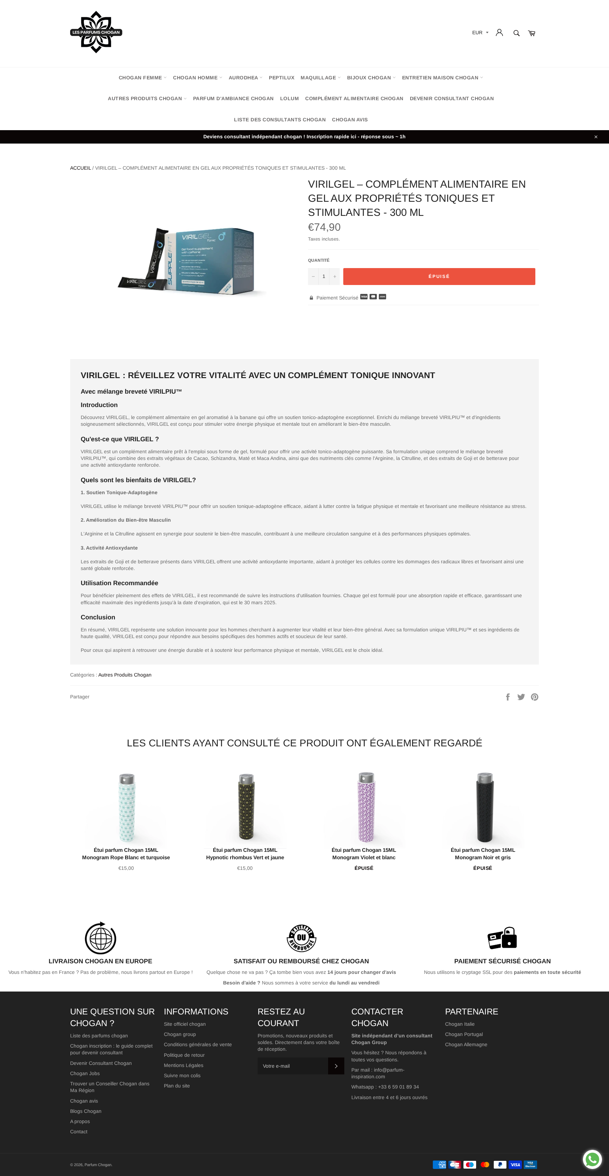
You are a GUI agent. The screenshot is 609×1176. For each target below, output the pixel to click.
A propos (80, 1121)
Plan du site (177, 1086)
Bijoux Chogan (370, 77)
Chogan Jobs (85, 1073)
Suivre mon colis (182, 1075)
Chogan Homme (196, 77)
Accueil (80, 168)
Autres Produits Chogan (146, 98)
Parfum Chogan (98, 1165)
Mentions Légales (183, 1065)
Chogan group (180, 1034)
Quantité (319, 260)
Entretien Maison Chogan (441, 77)
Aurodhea (244, 77)
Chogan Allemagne (466, 1044)
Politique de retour (184, 1055)
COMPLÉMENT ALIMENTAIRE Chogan (354, 98)
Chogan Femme (141, 77)
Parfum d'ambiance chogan (233, 98)
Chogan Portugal (464, 1034)
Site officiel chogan (185, 1024)
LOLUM (289, 98)
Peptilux (281, 77)
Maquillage (319, 77)
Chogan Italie (460, 1024)
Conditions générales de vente (198, 1044)
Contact (78, 1131)
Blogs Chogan (86, 1111)
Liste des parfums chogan (99, 1035)
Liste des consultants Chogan (280, 119)
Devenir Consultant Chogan (101, 1063)
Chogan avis (350, 119)
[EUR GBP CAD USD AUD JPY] (479, 34)
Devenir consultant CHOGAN (452, 98)
